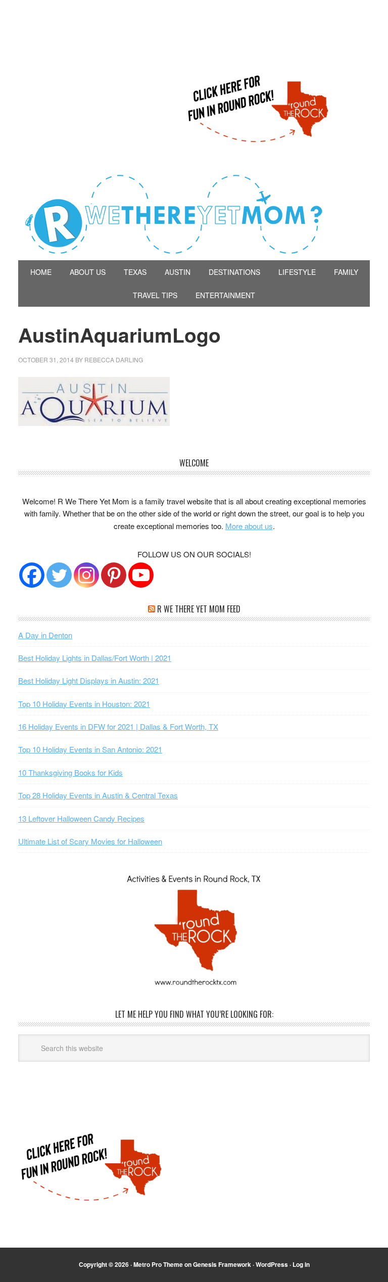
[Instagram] (86, 575)
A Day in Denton (45, 635)
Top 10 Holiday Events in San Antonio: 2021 (90, 749)
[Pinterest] (113, 575)
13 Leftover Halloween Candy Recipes (81, 818)
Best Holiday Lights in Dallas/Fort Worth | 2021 (94, 657)
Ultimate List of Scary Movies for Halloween (90, 841)
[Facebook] (31, 575)
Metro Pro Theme (158, 1264)
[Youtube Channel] (141, 575)
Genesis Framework (222, 1264)
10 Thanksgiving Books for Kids (70, 772)
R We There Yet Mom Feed (198, 609)
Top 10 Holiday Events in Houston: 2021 (84, 703)
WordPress (272, 1264)
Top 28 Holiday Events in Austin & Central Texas (98, 795)
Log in (301, 1264)
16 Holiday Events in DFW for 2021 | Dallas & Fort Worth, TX (118, 726)
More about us (249, 525)
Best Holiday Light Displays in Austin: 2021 (88, 680)
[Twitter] (59, 575)
